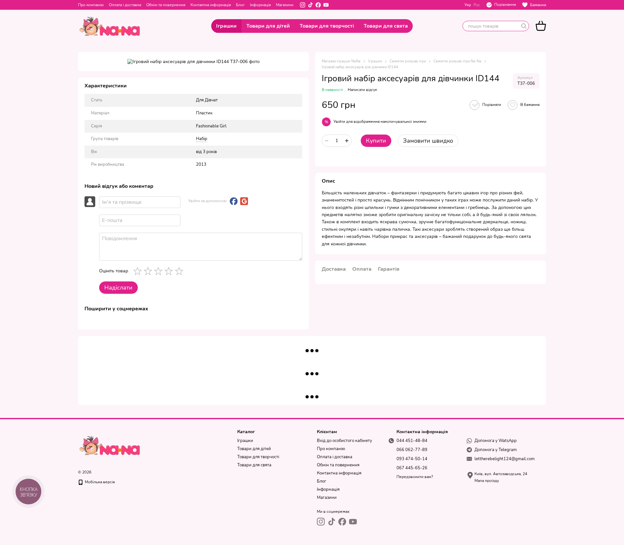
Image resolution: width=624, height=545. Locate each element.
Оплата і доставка (125, 4)
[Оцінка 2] (149, 271)
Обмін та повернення (165, 4)
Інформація (260, 4)
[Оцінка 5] (180, 271)
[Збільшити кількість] (346, 141)
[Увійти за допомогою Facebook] (234, 201)
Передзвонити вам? (414, 476)
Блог (240, 4)
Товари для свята (386, 26)
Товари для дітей (268, 26)
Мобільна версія (99, 482)
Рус (477, 5)
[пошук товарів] (524, 26)
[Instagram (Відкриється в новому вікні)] (302, 4)
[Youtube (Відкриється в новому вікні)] (326, 4)
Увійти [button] (339, 121)
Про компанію (91, 4)
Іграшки (226, 26)
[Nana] (110, 445)
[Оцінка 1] (139, 271)
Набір (201, 139)
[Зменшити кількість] (326, 141)
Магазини (284, 4)
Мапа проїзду (486, 480)
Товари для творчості (327, 26)
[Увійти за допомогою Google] (244, 201)
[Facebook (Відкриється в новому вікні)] (318, 4)
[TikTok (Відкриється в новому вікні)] (310, 4)
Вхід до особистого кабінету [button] (344, 441)
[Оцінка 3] (159, 271)
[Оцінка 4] (170, 271)
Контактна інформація (210, 4)
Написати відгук (362, 89)
